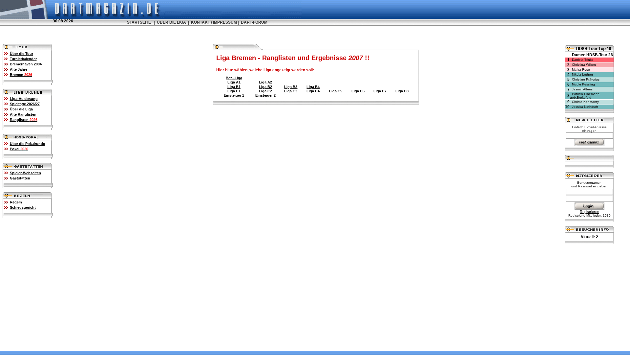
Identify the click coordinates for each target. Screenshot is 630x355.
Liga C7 (380, 91)
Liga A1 (234, 82)
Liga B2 (265, 87)
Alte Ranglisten (23, 114)
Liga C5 (335, 91)
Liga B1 (234, 87)
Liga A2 (265, 82)
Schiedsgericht (23, 207)
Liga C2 (265, 91)
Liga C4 (313, 91)
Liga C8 (402, 91)
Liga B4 (313, 87)
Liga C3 (290, 91)
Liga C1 (234, 91)
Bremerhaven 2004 (26, 64)
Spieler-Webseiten (25, 173)
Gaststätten (20, 178)
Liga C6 (358, 91)
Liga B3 (290, 87)
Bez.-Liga (234, 78)
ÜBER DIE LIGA (171, 22)
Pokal (19, 149)
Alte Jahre (18, 69)
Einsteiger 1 (234, 95)
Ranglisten (23, 120)
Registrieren (589, 212)
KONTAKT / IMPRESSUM (214, 22)
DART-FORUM (254, 22)
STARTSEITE (139, 22)
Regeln (16, 202)
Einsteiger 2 (265, 95)
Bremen (21, 75)
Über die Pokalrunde (27, 144)
